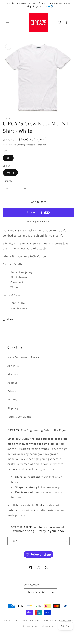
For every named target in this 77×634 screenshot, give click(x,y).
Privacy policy (66, 620)
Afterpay (12, 374)
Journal (12, 382)
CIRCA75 (15, 620)
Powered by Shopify (29, 620)
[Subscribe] (65, 541)
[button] (7, 22)
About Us (13, 365)
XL (8, 158)
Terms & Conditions (19, 416)
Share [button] (10, 319)
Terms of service (31, 626)
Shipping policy (50, 626)
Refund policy (49, 620)
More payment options (38, 221)
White (10, 172)
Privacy (11, 391)
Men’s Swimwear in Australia (24, 357)
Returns (12, 399)
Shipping (21, 144)
